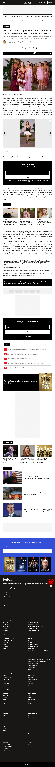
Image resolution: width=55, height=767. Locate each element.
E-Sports (5, 697)
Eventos (30, 701)
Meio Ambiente (32, 713)
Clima (29, 715)
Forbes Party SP (6, 748)
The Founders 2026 (32, 665)
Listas (18, 16)
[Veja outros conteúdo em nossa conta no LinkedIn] (18, 588)
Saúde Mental (31, 675)
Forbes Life (11, 21)
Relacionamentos (32, 679)
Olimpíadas (5, 708)
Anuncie (50, 2)
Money (23, 16)
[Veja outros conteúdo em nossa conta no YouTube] (14, 588)
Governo (30, 742)
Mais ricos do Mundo (8, 616)
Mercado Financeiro (7, 677)
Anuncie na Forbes (7, 599)
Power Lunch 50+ (7, 740)
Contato (5, 601)
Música (30, 703)
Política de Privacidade (28, 180)
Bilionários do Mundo (33, 646)
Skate (4, 706)
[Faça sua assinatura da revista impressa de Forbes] (9, 564)
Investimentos (6, 679)
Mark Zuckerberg (7, 620)
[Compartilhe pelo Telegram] (32, 48)
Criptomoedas (6, 685)
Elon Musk (5, 618)
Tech (32, 16)
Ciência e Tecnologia (8, 638)
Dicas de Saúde (32, 685)
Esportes (5, 693)
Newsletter (5, 605)
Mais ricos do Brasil (33, 616)
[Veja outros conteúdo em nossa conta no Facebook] (4, 588)
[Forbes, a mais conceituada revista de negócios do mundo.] (27, 579)
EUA (29, 736)
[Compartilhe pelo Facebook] (22, 48)
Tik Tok (4, 648)
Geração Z (30, 677)
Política (30, 734)
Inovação (5, 644)
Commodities (6, 683)
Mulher (28, 16)
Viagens (4, 717)
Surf (4, 703)
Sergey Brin (5, 632)
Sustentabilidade (32, 717)
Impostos (5, 681)
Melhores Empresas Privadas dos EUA (37, 661)
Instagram (5, 646)
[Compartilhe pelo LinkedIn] (25, 48)
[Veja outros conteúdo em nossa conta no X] (7, 588)
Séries (29, 695)
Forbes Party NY (6, 744)
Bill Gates (5, 634)
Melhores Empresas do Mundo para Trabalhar (39, 659)
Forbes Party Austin (7, 746)
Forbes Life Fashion (7, 742)
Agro (6, 16)
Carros (4, 730)
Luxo (4, 724)
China (29, 740)
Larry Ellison (5, 624)
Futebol (4, 701)
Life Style (5, 713)
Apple (4, 650)
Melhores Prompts (7, 642)
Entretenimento (32, 693)
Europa (30, 744)
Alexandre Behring (32, 628)
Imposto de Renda (7, 689)
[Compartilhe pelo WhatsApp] (29, 48)
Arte (4, 726)
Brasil (29, 738)
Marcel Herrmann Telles (34, 624)
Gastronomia (6, 720)
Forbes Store (6, 594)
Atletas (4, 710)
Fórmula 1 (5, 699)
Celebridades (31, 699)
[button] (41, 53)
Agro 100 (30, 640)
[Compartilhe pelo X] (18, 48)
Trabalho (30, 683)
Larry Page (5, 630)
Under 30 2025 (31, 669)
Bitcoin (4, 675)
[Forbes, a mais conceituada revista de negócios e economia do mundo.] (27, 2)
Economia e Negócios (9, 673)
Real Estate (38, 16)
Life (15, 16)
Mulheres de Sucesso (33, 663)
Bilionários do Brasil (47, 16)
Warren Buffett (6, 628)
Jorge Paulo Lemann (33, 622)
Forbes (15, 261)
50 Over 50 (31, 648)
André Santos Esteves (33, 630)
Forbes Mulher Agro (7, 756)
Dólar (4, 687)
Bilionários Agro (32, 642)
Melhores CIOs (31, 655)
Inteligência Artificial (7, 640)
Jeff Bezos (5, 622)
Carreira (10, 16)
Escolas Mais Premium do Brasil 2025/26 (38, 650)
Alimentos (30, 722)
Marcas (4, 728)
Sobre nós (5, 592)
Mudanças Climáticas (33, 720)
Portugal (5, 715)
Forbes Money (27, 261)
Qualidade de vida (7, 722)
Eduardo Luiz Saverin (33, 618)
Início (4, 21)
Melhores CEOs (32, 653)
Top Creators (31, 667)
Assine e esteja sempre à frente (33, 584)
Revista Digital (6, 596)
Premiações (31, 706)
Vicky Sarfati (31, 620)
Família (30, 681)
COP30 (30, 724)
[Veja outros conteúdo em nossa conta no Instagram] (11, 588)
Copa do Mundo (6, 695)
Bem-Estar (31, 673)
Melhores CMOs (32, 657)
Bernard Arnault (6, 626)
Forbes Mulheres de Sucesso (9, 754)
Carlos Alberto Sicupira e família (36, 626)
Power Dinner (6, 736)
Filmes (29, 697)
